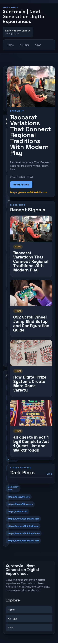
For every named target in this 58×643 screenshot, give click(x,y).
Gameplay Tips (13, 488)
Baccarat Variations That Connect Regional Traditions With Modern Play (30, 261)
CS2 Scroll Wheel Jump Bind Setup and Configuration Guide (31, 323)
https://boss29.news (19, 497)
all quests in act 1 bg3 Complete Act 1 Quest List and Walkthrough (31, 443)
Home (10, 45)
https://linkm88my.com (20, 504)
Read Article (21, 184)
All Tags (24, 45)
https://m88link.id (17, 511)
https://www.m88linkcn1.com (23, 518)
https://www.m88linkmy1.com (24, 533)
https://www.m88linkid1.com (23, 526)
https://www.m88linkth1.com (23, 540)
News (38, 45)
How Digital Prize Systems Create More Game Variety (29, 383)
